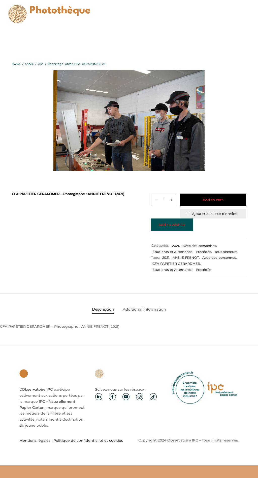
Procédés (203, 252)
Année (29, 64)
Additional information (144, 309)
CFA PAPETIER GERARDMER (176, 264)
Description (103, 309)
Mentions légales (34, 440)
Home (16, 64)
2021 (41, 64)
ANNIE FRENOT (186, 258)
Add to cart (213, 200)
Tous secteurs (225, 252)
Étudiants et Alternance (172, 252)
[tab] (103, 309)
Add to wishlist (172, 225)
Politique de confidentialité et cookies (88, 440)
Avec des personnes (199, 246)
